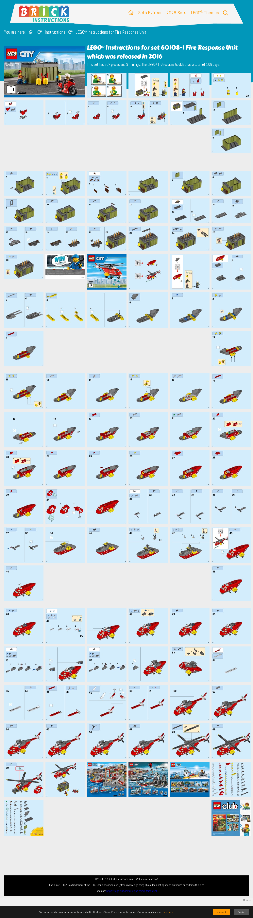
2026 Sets (176, 13)
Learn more (168, 912)
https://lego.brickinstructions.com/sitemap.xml (131, 891)
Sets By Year (150, 13)
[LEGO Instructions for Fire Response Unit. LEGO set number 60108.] (106, 85)
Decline (241, 912)
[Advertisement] (128, 148)
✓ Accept (221, 912)
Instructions (55, 32)
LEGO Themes (205, 13)
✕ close (247, 900)
